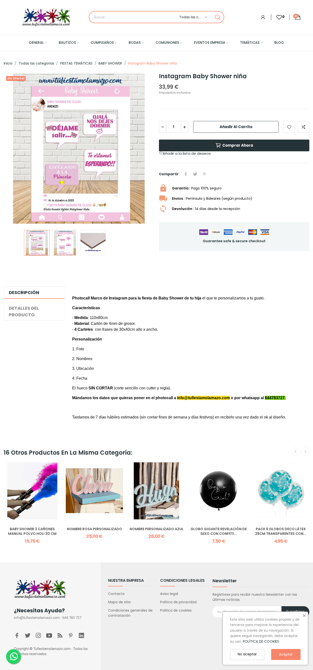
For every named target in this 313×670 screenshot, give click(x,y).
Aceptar (286, 654)
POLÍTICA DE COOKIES (261, 641)
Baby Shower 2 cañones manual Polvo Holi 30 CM (32, 531)
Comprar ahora (237, 145)
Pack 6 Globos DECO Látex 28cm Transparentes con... (280, 531)
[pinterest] (71, 636)
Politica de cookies (176, 610)
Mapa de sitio (119, 602)
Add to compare (303, 127)
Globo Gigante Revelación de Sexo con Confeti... (218, 531)
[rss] (60, 636)
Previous (15, 149)
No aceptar (247, 654)
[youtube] (49, 636)
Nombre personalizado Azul (157, 529)
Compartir (185, 174)
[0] (276, 17)
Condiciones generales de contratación (130, 613)
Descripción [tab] (24, 292)
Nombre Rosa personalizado (94, 529)
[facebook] (17, 636)
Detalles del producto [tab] (24, 311)
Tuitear (195, 174)
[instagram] (38, 636)
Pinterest (204, 174)
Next (142, 149)
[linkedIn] (81, 636)
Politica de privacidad (178, 602)
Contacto (116, 593)
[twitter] (28, 636)
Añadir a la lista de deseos (289, 127)
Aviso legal (169, 593)
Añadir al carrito (236, 126)
